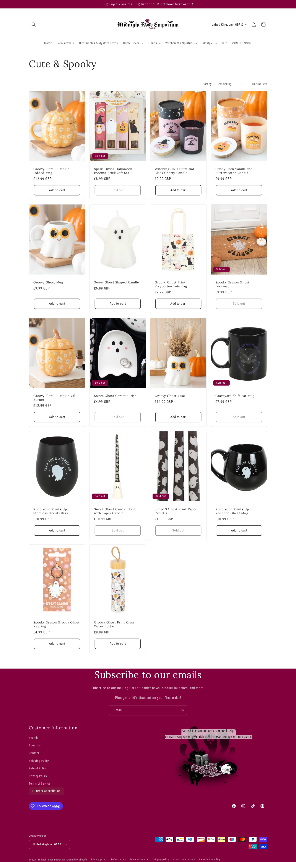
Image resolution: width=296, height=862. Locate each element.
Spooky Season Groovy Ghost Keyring (56, 624)
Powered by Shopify (76, 859)
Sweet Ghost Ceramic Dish (115, 395)
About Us (35, 745)
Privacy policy (99, 859)
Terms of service (139, 859)
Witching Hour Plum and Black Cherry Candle (174, 171)
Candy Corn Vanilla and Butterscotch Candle (234, 171)
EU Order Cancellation (46, 791)
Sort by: (207, 84)
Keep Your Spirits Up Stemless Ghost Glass (50, 511)
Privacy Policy (38, 776)
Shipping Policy (39, 760)
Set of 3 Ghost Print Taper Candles (176, 511)
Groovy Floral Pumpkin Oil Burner (54, 397)
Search (33, 737)
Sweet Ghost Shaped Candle (116, 282)
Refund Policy (38, 768)
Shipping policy (160, 859)
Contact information (184, 859)
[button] (33, 24)
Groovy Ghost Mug (48, 282)
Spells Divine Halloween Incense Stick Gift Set (113, 171)
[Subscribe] (182, 710)
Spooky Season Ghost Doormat (232, 284)
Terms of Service (40, 783)
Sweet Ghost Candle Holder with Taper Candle (116, 511)
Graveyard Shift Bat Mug (234, 395)
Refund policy (118, 859)
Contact (34, 753)
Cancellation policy (209, 859)
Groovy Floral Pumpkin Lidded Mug (51, 171)
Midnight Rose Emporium (51, 859)
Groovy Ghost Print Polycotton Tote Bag (171, 284)
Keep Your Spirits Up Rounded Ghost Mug (232, 511)
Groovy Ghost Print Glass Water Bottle (114, 624)
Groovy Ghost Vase (170, 395)
